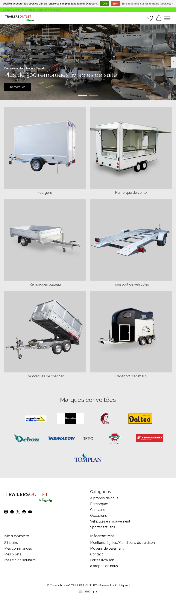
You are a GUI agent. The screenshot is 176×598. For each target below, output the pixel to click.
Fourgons (45, 193)
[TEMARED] (149, 438)
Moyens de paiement (107, 548)
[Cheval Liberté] (105, 418)
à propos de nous (104, 566)
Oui (105, 3)
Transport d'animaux (131, 376)
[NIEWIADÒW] (61, 438)
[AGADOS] (36, 418)
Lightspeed (122, 585)
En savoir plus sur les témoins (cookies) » (147, 3)
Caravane (97, 510)
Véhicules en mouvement (110, 521)
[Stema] (115, 438)
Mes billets (12, 554)
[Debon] (27, 438)
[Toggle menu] (167, 18)
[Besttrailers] (71, 418)
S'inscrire (11, 543)
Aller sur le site (88, 87)
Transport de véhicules (131, 284)
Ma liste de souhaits (20, 560)
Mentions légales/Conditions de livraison (122, 543)
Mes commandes (18, 548)
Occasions (98, 515)
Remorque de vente (131, 193)
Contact (96, 554)
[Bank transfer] (87, 592)
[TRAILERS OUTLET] (20, 18)
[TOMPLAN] (88, 458)
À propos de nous (104, 498)
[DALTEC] (140, 418)
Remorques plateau (45, 284)
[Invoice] (80, 592)
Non (115, 3)
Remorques (99, 504)
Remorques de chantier (45, 376)
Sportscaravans (102, 527)
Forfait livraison (102, 560)
